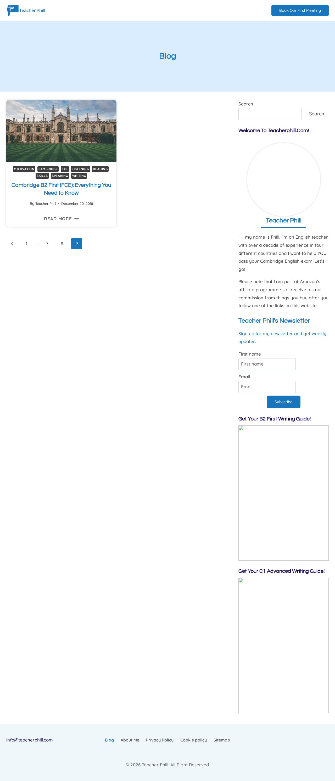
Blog (109, 740)
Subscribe (284, 401)
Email (244, 376)
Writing (79, 176)
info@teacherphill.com (29, 740)
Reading (100, 169)
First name (249, 354)
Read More (61, 218)
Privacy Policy (160, 740)
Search (245, 103)
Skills (42, 176)
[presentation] (61, 131)
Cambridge (48, 169)
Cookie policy (193, 740)
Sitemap (222, 740)
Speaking (60, 176)
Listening (80, 169)
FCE (65, 169)
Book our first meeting (300, 10)
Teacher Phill (45, 203)
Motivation (24, 169)
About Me (130, 740)
